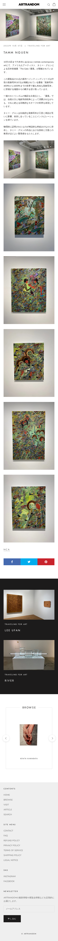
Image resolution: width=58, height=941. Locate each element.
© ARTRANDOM (28, 934)
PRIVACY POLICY (12, 845)
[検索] (48, 4)
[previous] (6, 738)
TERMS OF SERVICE (13, 850)
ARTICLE (8, 809)
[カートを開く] (54, 4)
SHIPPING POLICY (12, 855)
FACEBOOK (9, 881)
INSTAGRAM (10, 876)
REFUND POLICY (12, 840)
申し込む (12, 918)
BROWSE (8, 799)
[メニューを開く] (4, 4)
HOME (7, 794)
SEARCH (8, 814)
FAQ (6, 835)
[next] (52, 738)
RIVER (9, 681)
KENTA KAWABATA (29, 758)
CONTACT (8, 830)
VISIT (6, 804)
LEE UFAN (13, 630)
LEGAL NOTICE (11, 860)
